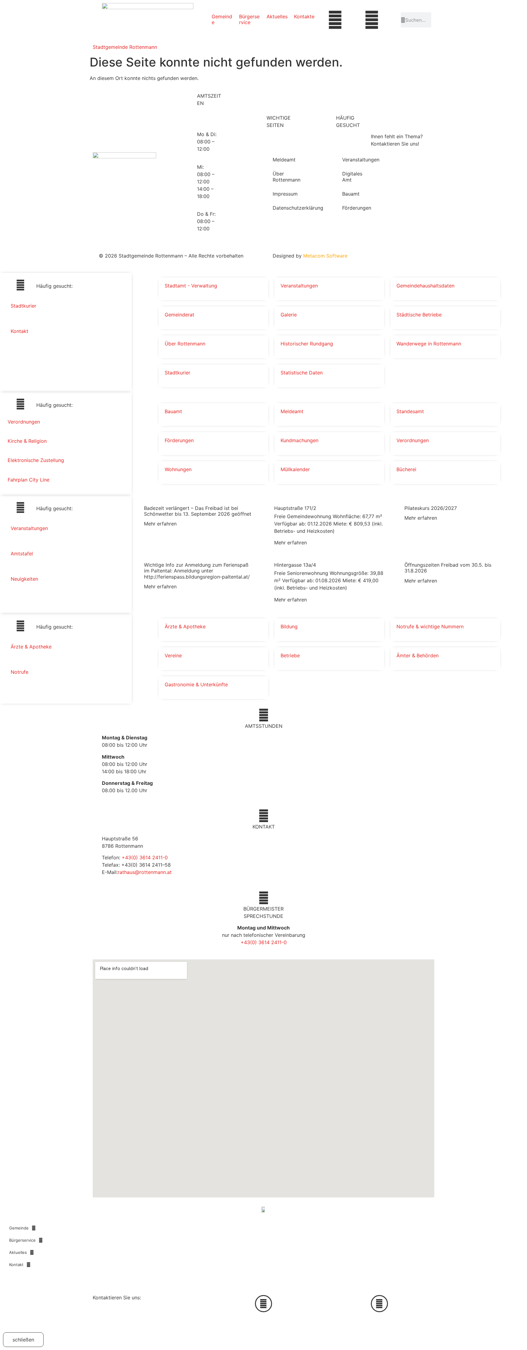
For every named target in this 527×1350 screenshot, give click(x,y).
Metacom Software (325, 256)
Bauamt (351, 194)
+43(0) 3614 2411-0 (145, 857)
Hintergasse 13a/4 (295, 565)
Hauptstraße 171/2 (295, 508)
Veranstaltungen (352, 160)
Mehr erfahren (160, 524)
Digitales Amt (352, 177)
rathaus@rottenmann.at (145, 872)
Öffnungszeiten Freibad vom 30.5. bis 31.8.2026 (447, 568)
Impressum (282, 194)
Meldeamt (282, 160)
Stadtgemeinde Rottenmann (125, 47)
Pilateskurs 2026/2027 (430, 508)
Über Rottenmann (282, 177)
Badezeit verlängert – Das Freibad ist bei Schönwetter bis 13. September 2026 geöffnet (197, 511)
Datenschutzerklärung (282, 208)
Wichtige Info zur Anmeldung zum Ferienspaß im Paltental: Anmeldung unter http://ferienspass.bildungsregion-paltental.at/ (197, 570)
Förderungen (352, 208)
